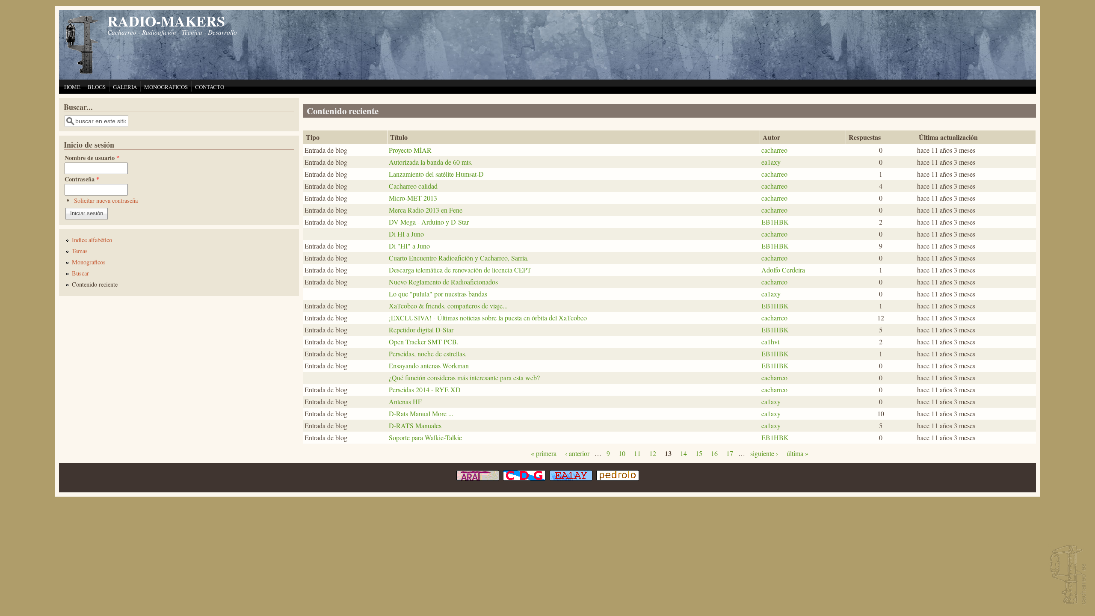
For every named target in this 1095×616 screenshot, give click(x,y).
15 (698, 453)
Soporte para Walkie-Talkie (425, 437)
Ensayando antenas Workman (429, 365)
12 (652, 453)
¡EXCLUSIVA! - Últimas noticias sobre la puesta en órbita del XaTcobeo (488, 317)
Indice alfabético (92, 240)
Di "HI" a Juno (409, 245)
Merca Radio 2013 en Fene (425, 209)
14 (683, 453)
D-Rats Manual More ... (421, 413)
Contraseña (82, 179)
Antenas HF (405, 401)
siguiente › (764, 453)
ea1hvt (770, 341)
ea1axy (771, 161)
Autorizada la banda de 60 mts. (431, 161)
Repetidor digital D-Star (421, 329)
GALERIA (125, 87)
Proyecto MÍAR (410, 149)
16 (714, 453)
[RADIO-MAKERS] (1066, 575)
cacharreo (774, 149)
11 (637, 453)
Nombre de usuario (92, 157)
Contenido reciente (95, 284)
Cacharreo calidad (413, 185)
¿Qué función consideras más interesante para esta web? (464, 377)
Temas (80, 251)
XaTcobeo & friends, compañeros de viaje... (448, 305)
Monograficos (89, 262)
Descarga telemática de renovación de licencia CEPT (460, 269)
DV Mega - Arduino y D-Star (429, 221)
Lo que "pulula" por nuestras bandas (438, 293)
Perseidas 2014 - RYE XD (425, 389)
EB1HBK (775, 221)
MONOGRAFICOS (166, 87)
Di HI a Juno (406, 233)
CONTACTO (209, 87)
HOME (72, 87)
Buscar (80, 273)
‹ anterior (577, 453)
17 (729, 453)
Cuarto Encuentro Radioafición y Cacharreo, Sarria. (459, 257)
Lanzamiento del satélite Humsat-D (436, 173)
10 (622, 453)
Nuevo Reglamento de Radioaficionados (443, 281)
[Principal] (82, 72)
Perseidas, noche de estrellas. (428, 353)
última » (797, 453)
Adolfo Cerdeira (783, 269)
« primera (543, 453)
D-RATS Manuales (415, 425)
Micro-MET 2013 (413, 197)
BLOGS (97, 87)
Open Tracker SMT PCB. (424, 341)
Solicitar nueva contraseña (106, 200)
